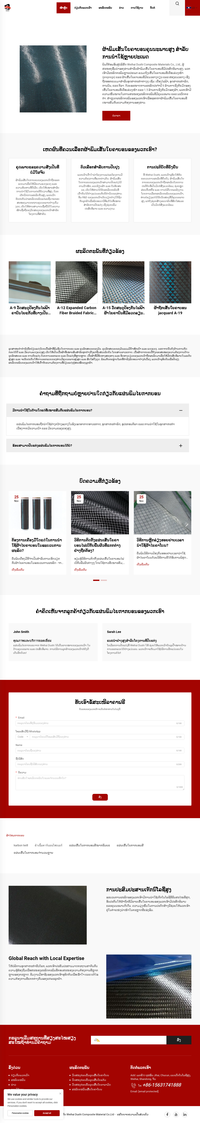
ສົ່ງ (100, 797)
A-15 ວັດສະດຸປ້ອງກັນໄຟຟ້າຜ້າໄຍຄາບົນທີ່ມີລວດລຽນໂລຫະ (123, 311)
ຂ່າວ (121, 7)
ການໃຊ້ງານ (137, 7)
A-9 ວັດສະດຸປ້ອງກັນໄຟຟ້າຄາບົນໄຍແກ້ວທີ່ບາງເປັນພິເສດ (30, 311)
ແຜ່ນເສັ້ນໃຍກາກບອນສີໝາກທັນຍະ (89, 845)
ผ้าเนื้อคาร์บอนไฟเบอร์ (48, 845)
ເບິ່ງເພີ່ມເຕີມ (18, 569)
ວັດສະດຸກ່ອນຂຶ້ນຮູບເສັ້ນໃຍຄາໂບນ (90, 1075)
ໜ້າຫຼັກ (63, 7)
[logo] (7, 7)
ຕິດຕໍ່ (152, 7)
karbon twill (21, 845)
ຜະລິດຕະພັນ (105, 7)
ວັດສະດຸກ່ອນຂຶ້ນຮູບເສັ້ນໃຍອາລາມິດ (91, 1084)
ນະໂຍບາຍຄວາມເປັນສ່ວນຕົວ (132, 1114)
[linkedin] (185, 1114)
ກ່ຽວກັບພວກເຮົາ (83, 7)
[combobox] (23, 737)
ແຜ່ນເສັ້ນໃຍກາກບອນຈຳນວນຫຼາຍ (33, 852)
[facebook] (167, 1114)
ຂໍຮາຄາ (116, 115)
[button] (96, 580)
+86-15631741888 (161, 1085)
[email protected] (148, 1091)
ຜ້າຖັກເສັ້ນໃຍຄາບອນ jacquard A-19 (170, 310)
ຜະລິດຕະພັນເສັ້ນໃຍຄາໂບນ (87, 1089)
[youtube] (176, 1114)
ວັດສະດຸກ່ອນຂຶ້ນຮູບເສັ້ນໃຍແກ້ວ (89, 1080)
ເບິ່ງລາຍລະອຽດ (29, 282)
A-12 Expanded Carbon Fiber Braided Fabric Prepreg (76, 311)
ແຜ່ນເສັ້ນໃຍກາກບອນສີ (130, 845)
